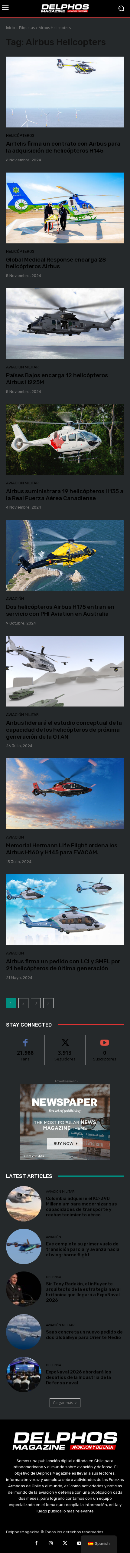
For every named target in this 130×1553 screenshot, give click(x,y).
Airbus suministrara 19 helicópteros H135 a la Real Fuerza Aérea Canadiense (64, 495)
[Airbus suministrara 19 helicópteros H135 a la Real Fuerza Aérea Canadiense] (65, 439)
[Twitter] (65, 1544)
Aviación (15, 599)
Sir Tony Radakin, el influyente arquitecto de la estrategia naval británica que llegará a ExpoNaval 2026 (83, 1292)
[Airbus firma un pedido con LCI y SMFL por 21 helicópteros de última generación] (65, 909)
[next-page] (48, 1003)
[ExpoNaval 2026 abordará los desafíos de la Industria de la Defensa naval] (23, 1374)
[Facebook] (36, 1544)
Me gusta (25, 1039)
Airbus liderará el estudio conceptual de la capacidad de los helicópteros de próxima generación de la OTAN (64, 729)
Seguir (65, 1039)
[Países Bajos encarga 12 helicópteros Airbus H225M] (65, 323)
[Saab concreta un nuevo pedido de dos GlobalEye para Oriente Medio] (23, 1332)
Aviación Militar (22, 367)
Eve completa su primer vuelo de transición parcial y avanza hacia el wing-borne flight (82, 1249)
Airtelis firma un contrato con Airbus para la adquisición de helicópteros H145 (63, 147)
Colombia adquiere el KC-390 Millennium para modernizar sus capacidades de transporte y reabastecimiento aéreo (81, 1207)
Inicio (10, 27)
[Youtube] (79, 1544)
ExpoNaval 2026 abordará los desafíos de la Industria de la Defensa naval (78, 1377)
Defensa (53, 1277)
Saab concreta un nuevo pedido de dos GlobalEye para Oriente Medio (84, 1334)
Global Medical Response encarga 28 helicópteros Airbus (56, 263)
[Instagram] (51, 1544)
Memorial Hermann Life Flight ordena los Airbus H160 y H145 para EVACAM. (61, 849)
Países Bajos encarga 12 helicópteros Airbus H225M (57, 379)
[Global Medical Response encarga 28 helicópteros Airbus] (65, 208)
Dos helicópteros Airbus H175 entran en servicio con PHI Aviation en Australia (60, 610)
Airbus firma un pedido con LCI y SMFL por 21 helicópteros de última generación (63, 965)
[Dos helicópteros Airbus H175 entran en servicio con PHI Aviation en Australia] (65, 555)
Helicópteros (20, 135)
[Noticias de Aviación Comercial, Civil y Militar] (65, 8)
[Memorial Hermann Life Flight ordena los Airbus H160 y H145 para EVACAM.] (65, 793)
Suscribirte (104, 1039)
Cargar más (63, 1402)
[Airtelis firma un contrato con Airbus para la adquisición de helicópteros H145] (65, 92)
